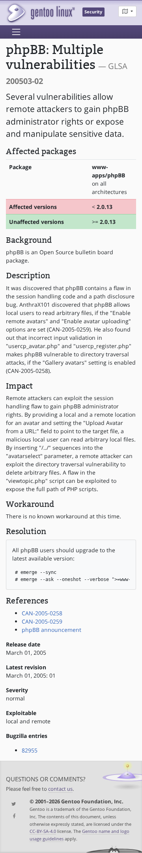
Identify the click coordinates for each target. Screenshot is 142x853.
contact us (60, 789)
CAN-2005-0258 (42, 613)
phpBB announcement (51, 629)
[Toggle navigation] (16, 32)
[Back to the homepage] (40, 12)
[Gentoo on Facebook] (12, 816)
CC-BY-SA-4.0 (43, 831)
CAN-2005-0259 (42, 621)
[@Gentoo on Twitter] (12, 804)
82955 (29, 750)
